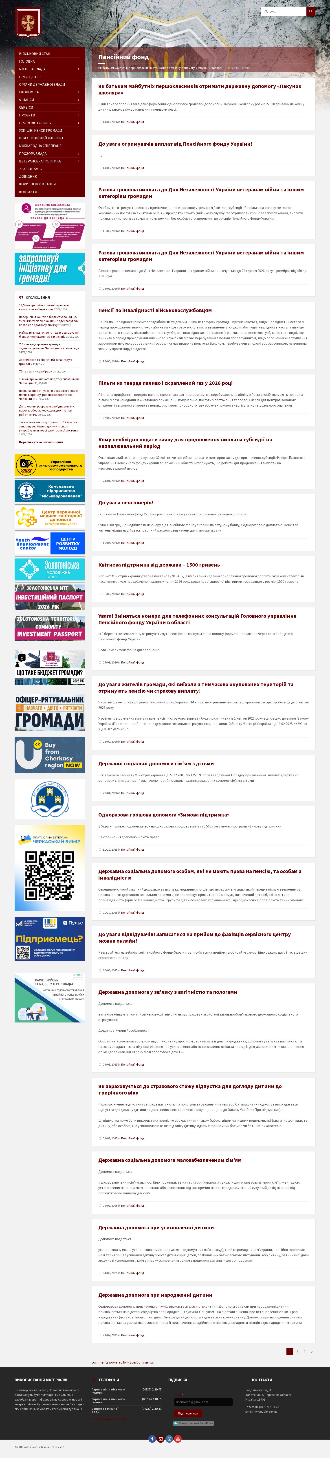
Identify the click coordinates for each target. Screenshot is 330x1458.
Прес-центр (30, 76)
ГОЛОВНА (27, 61)
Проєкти (27, 115)
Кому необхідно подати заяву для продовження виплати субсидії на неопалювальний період (185, 442)
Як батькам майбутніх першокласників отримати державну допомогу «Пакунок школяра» (160, 68)
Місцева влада (32, 69)
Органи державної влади (42, 84)
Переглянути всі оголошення (41, 442)
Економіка (29, 92)
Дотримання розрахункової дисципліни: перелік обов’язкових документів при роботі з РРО (47, 410)
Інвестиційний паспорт (41, 138)
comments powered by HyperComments (123, 1362)
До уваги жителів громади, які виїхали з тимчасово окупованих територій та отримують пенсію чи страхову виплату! (195, 687)
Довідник (28, 176)
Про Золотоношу (35, 122)
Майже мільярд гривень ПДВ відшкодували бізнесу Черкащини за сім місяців (49, 335)
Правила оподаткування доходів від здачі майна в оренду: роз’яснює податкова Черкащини (48, 395)
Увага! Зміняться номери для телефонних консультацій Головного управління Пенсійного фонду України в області (197, 619)
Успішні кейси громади (40, 130)
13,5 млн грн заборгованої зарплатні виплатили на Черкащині (44, 307)
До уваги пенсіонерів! (125, 502)
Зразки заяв (30, 168)
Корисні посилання (37, 184)
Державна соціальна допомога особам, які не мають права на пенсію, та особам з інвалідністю (199, 874)
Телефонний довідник (109, 1419)
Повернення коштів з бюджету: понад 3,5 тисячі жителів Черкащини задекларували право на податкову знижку (49, 321)
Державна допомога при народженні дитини (155, 1294)
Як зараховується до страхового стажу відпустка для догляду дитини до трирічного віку (190, 1089)
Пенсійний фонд (132, 122)
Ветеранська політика (40, 161)
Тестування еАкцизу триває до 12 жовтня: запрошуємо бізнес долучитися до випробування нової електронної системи (48, 426)
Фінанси (26, 99)
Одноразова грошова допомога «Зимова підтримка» (164, 814)
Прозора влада (33, 153)
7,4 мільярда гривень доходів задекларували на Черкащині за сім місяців (49, 346)
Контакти (28, 192)
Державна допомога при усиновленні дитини (156, 1227)
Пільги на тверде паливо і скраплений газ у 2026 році (165, 382)
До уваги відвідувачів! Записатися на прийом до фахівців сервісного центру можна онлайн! (194, 937)
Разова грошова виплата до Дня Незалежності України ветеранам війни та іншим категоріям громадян (201, 192)
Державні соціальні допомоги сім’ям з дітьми (156, 763)
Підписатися (188, 1413)
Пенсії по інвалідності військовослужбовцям (155, 310)
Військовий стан (34, 53)
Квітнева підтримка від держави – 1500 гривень (159, 564)
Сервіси (26, 107)
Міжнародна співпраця (40, 145)
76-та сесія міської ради (35, 371)
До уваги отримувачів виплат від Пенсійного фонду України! (175, 143)
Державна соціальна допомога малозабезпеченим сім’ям (170, 1159)
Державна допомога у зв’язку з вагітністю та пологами (167, 991)
